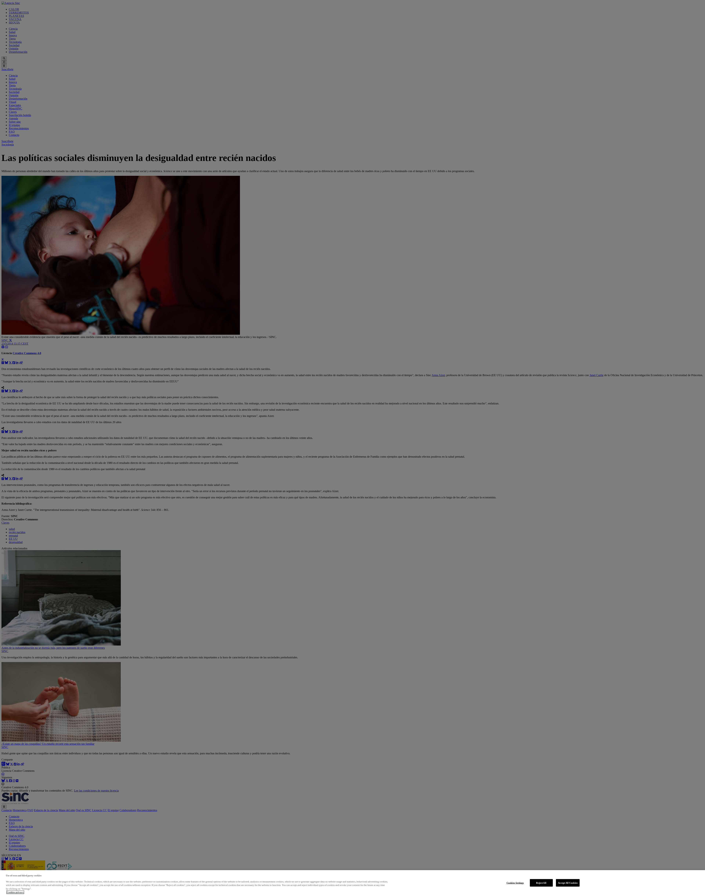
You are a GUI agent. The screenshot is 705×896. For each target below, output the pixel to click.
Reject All (541, 882)
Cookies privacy (15, 892)
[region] (352, 883)
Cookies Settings (515, 882)
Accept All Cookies (568, 882)
